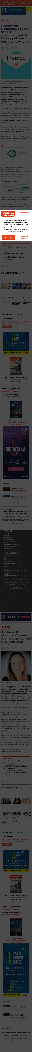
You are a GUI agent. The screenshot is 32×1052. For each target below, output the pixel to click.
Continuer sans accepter (24, 213)
